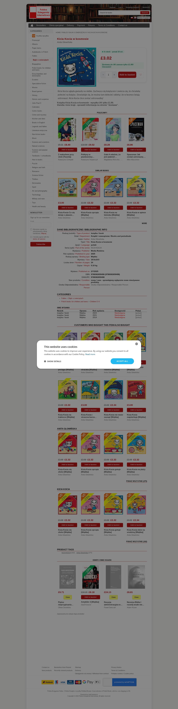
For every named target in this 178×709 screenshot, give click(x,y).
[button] (52, 361)
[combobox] (136, 343)
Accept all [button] (122, 361)
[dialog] (89, 354)
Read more (90, 354)
